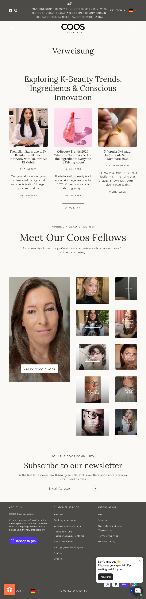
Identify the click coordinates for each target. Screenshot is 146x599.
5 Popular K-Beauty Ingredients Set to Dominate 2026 (117, 155)
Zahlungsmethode (65, 520)
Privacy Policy (106, 541)
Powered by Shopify (73, 590)
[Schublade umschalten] (11, 28)
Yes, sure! (105, 576)
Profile (58, 553)
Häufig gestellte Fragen (68, 547)
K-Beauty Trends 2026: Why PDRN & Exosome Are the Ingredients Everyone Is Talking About (73, 157)
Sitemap (103, 520)
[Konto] (127, 28)
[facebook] (10, 10)
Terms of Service (108, 536)
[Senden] (95, 488)
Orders (58, 558)
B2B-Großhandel (64, 541)
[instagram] (16, 10)
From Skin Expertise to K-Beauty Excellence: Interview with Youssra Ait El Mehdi (28, 157)
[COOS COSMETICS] (73, 28)
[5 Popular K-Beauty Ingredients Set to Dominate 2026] (117, 127)
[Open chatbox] (137, 591)
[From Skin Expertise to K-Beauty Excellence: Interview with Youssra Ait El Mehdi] (28, 127)
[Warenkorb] (135, 28)
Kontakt (58, 514)
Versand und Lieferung (67, 526)
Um (100, 514)
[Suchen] (18, 28)
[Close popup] (139, 561)
